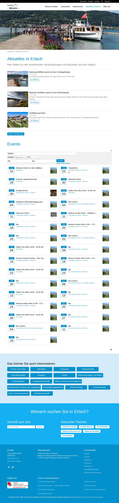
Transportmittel (87, 369)
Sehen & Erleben (51, 6)
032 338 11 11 (13, 458)
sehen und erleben (92, 431)
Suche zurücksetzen (63, 163)
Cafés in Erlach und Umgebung (68, 381)
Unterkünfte (65, 6)
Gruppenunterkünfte (41, 381)
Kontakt (96, 1)
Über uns (106, 6)
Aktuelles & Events (93, 6)
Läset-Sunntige (76, 387)
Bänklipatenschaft (41, 393)
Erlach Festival (99, 387)
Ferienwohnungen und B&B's (90, 375)
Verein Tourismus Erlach (18, 393)
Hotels (64, 375)
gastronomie (67, 435)
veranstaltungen (69, 427)
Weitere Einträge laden (15, 134)
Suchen (60, 160)
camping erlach (86, 427)
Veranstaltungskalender (53, 387)
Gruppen (41, 375)
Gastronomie (78, 6)
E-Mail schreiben (14, 461)
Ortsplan (90, 1)
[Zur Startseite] (13, 6)
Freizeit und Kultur (18, 369)
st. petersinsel (102, 427)
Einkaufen (64, 369)
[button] (8, 467)
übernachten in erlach (71, 431)
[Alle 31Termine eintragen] (111, 349)
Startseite (83, 1)
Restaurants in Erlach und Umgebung (24, 387)
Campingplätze (18, 381)
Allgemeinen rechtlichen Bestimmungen (89, 497)
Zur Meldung (34, 80)
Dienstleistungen (18, 375)
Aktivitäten (41, 369)
